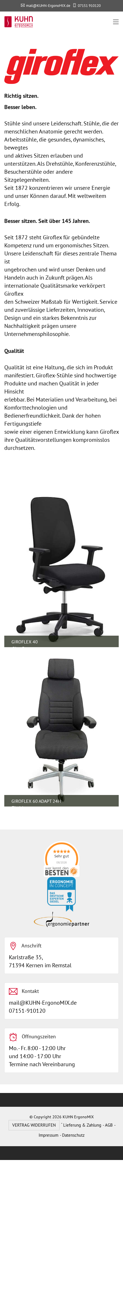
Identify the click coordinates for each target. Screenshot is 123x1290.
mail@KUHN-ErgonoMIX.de (48, 5)
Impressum (48, 1135)
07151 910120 (89, 5)
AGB (109, 1125)
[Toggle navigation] (116, 22)
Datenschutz (73, 1135)
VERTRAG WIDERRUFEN (34, 1125)
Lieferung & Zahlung (82, 1125)
